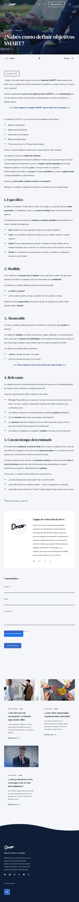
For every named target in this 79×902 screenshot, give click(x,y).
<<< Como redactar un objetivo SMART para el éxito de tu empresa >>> (39, 107)
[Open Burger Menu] (70, 4)
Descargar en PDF (11, 73)
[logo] (9, 847)
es (44, 4)
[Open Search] (39, 4)
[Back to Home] (12, 4)
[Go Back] (39, 59)
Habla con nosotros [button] (56, 4)
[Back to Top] (7, 892)
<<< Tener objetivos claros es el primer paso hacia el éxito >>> (39, 365)
